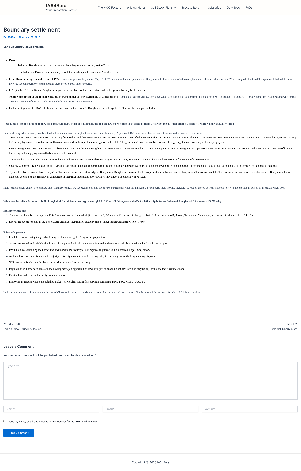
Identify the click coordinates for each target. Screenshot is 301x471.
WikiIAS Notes (136, 7)
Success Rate (190, 7)
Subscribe (214, 7)
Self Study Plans (161, 7)
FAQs (249, 7)
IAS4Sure (56, 5)
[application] (174, 7)
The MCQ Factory (109, 7)
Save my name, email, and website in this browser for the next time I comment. (53, 421)
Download (233, 7)
